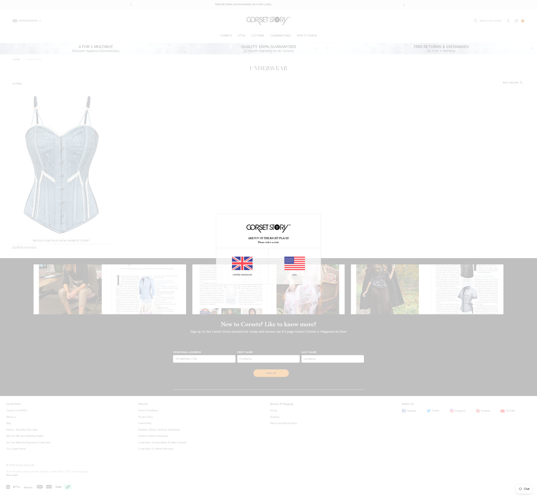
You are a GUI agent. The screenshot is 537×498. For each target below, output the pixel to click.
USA (294, 274)
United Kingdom (242, 274)
